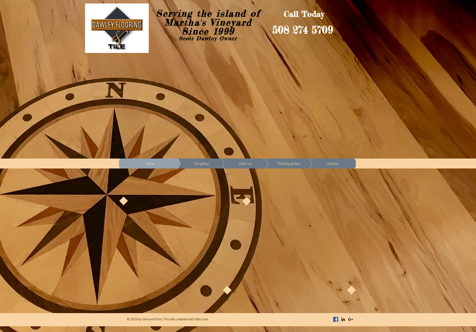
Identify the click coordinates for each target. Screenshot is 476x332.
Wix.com (201, 319)
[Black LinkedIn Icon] (343, 319)
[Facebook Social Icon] (335, 319)
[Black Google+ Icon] (350, 319)
